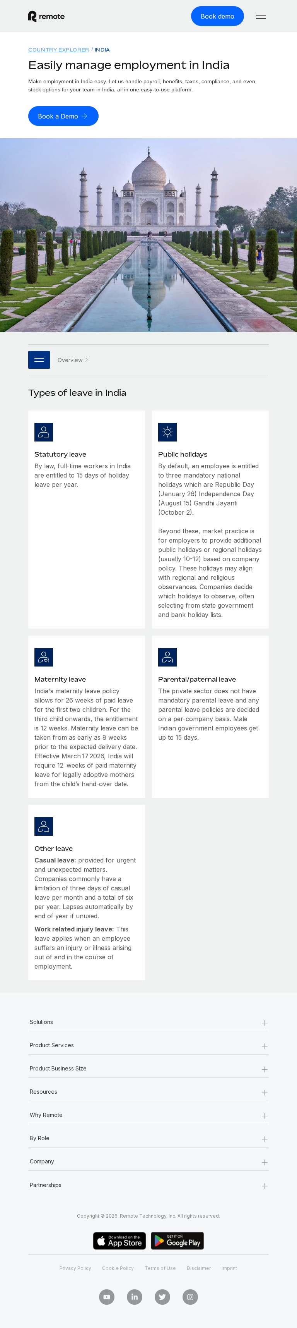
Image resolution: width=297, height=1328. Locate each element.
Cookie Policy (118, 1268)
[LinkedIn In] (134, 1297)
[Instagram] (190, 1297)
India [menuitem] (102, 50)
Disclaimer (199, 1268)
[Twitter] (162, 1297)
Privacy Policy (75, 1268)
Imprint (229, 1268)
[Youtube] (106, 1297)
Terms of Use (160, 1268)
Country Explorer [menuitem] (58, 50)
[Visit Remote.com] (46, 16)
